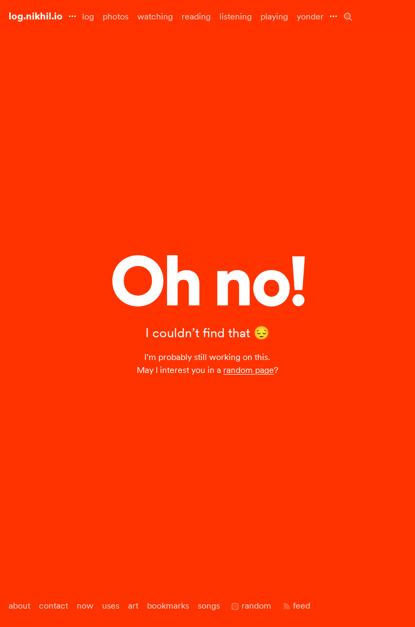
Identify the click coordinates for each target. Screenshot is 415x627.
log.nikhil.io (36, 16)
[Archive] (348, 17)
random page (248, 369)
